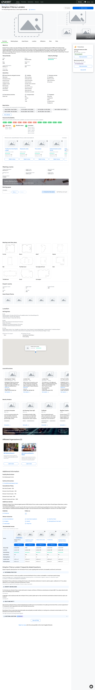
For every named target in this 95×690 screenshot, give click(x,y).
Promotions (23, 2)
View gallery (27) (89, 37)
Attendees (5, 190)
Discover (37, 2)
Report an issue (22, 625)
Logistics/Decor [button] (52, 420)
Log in (92, 2)
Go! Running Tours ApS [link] (29, 410)
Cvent (2, 4)
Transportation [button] (6, 420)
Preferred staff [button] (44, 422)
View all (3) (83, 69)
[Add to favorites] (17, 141)
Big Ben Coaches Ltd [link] (65, 410)
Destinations (30, 2)
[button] (28, 25)
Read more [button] (7, 387)
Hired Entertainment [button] (30, 420)
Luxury (42, 2)
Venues (17, 1)
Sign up (88, 2)
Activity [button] (24, 420)
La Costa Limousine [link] (9, 410)
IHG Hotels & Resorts (9, 453)
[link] (11, 406)
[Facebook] (26, 514)
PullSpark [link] (43, 410)
